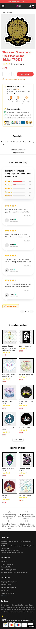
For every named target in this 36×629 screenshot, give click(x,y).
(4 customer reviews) (17, 64)
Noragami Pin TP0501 (26, 374)
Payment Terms (6, 584)
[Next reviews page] (32, 311)
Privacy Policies (6, 567)
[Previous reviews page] (22, 311)
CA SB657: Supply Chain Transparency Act (14, 572)
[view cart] (33, 6)
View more (18, 440)
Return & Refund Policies (9, 587)
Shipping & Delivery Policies (9, 582)
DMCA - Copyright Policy (8, 570)
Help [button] (32, 626)
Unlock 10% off (4, 620)
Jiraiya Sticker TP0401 (26, 346)
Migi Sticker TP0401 (25, 495)
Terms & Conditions (7, 564)
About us (4, 561)
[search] (30, 6)
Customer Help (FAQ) (7, 593)
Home (3, 12)
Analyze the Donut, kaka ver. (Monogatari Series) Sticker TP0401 (9, 348)
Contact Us (4, 590)
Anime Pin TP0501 (25, 428)
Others (9, 12)
